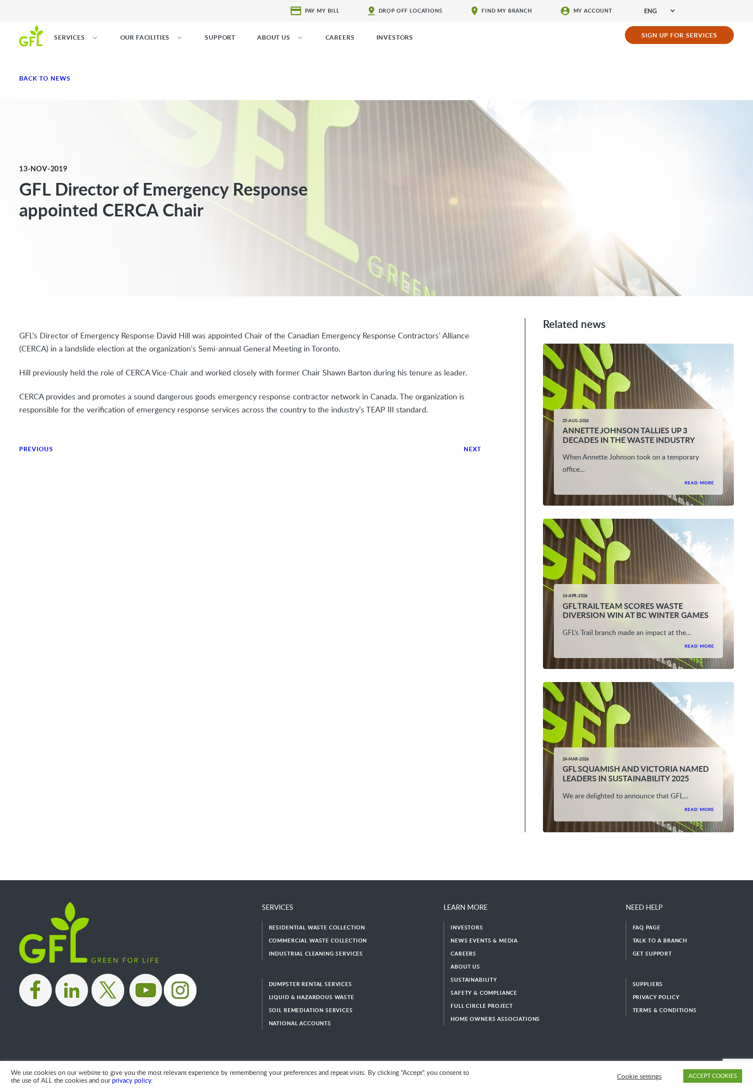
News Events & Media (484, 940)
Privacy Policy (656, 997)
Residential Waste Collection (317, 927)
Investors (467, 927)
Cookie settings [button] (639, 1076)
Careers (463, 953)
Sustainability (474, 979)
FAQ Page (647, 927)
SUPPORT (220, 37)
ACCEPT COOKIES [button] (713, 1076)
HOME (31, 35)
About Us (465, 966)
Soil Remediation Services (311, 1010)
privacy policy (131, 1080)
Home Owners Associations (495, 1019)
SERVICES (69, 37)
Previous (36, 449)
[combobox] (659, 10)
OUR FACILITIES (145, 37)
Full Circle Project (482, 1006)
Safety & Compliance (484, 992)
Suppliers (648, 984)
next (472, 449)
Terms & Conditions (665, 1010)
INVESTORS (395, 37)
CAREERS (340, 37)
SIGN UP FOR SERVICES (679, 35)
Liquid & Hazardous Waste (311, 997)
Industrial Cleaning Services (316, 953)
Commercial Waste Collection (318, 940)
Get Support (652, 953)
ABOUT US (273, 37)
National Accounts (300, 1023)
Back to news (45, 78)
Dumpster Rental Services (310, 984)
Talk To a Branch (660, 940)
